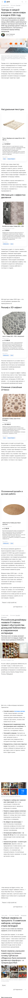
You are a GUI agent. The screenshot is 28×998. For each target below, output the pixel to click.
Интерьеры (4, 617)
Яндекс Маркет (11, 158)
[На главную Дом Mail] (8, 2)
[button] (14, 46)
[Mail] (5, 2)
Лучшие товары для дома (7, 7)
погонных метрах (19, 711)
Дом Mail (18, 5)
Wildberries (6, 244)
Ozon (4, 158)
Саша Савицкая (10, 34)
